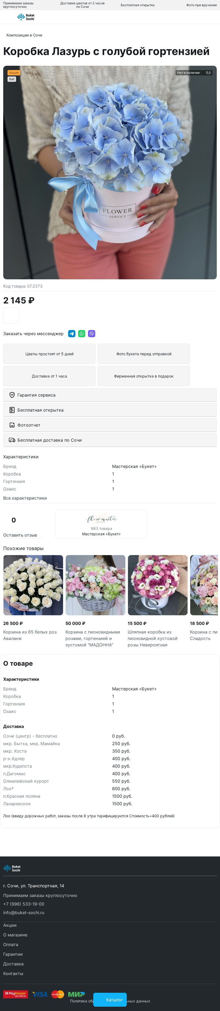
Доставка (13, 963)
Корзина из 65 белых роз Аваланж (30, 635)
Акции (10, 925)
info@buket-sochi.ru (23, 912)
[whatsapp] (82, 333)
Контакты (13, 973)
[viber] (92, 333)
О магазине (15, 934)
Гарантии (13, 954)
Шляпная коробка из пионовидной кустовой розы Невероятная (153, 638)
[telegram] (72, 333)
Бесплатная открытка (138, 5)
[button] (110, 904)
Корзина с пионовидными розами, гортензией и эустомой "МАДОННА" (92, 638)
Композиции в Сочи (24, 35)
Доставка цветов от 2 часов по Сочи (82, 5)
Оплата (10, 944)
